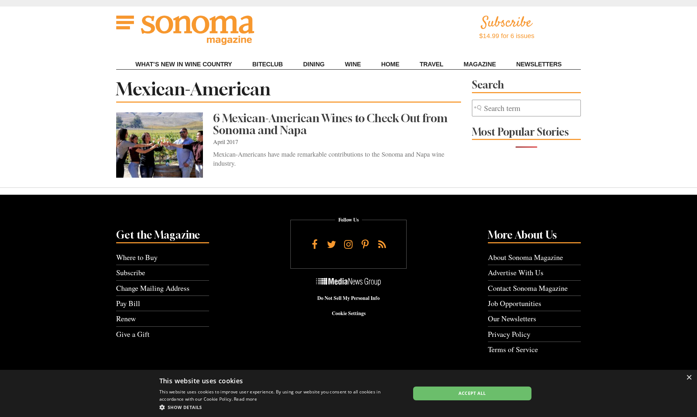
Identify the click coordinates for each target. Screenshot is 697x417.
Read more (245, 399)
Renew (126, 318)
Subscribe (130, 272)
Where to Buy (137, 257)
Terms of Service (513, 349)
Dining (314, 64)
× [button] (689, 377)
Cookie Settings (349, 313)
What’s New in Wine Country (183, 64)
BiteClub (267, 64)
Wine (353, 64)
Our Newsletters (512, 318)
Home (390, 64)
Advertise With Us (515, 272)
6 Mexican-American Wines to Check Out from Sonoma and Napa (330, 124)
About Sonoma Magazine (525, 257)
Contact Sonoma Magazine (528, 288)
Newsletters (539, 64)
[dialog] (348, 393)
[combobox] (526, 108)
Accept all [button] (472, 393)
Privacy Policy (509, 334)
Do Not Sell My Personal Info (348, 298)
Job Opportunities (514, 303)
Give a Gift (133, 334)
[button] (281, 407)
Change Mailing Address (152, 288)
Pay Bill (128, 303)
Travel (431, 64)
